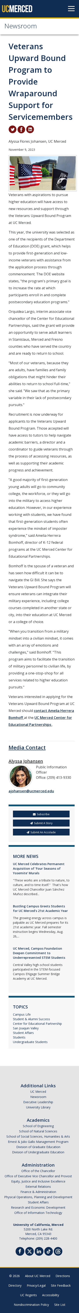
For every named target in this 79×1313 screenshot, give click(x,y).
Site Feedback (61, 1285)
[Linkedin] (39, 1252)
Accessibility (50, 1295)
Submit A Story (43, 823)
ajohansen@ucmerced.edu (31, 791)
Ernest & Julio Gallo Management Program (38, 1142)
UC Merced (38, 1091)
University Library (38, 1107)
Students (19, 1037)
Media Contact (27, 747)
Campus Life (22, 1014)
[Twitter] (29, 1250)
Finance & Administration (38, 1192)
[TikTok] (48, 1250)
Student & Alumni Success (31, 1019)
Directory (15, 1285)
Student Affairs (23, 1033)
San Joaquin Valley (26, 1028)
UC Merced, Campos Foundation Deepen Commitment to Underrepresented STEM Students (39, 953)
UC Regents (28, 1295)
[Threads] (58, 1250)
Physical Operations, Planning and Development (38, 1197)
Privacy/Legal (36, 1285)
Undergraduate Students (30, 1042)
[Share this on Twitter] (12, 129)
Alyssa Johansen (26, 761)
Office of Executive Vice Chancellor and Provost (38, 1176)
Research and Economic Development (38, 1207)
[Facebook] (20, 1252)
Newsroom (20, 26)
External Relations (38, 1186)
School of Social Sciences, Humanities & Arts (38, 1136)
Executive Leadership (38, 1102)
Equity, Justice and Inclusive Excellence (38, 1181)
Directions (63, 1276)
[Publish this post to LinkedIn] (30, 129)
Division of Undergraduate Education (38, 1152)
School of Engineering (38, 1126)
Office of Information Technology (38, 1213)
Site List (59, 1305)
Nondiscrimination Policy (31, 1305)
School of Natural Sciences (38, 1131)
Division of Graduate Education (38, 1147)
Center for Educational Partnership (37, 1024)
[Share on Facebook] (21, 129)
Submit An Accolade (43, 832)
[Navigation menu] (71, 8)
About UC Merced (37, 1276)
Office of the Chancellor (38, 1171)
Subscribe (43, 814)
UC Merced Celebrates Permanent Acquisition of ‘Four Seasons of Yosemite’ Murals (39, 868)
